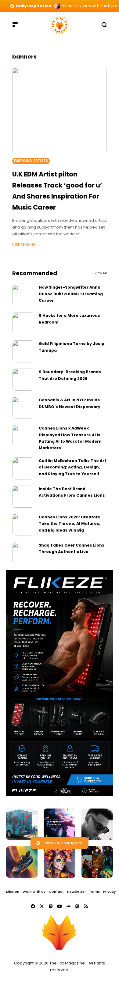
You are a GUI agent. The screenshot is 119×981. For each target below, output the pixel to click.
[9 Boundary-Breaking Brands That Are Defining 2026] (23, 380)
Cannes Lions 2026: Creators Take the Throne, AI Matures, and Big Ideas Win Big (69, 523)
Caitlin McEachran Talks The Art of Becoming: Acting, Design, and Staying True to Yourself (72, 467)
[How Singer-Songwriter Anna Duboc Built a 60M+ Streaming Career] (23, 295)
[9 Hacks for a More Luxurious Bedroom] (23, 323)
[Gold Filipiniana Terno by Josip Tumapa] (23, 351)
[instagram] (51, 906)
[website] (77, 906)
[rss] (86, 906)
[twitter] (42, 906)
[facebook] (33, 906)
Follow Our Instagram (63, 843)
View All (101, 273)
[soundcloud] (68, 906)
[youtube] (59, 906)
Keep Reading (24, 244)
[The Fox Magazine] (59, 24)
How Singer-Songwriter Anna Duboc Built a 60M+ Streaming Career (71, 294)
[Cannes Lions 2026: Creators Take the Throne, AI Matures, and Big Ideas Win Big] (23, 525)
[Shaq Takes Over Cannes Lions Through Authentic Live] (23, 553)
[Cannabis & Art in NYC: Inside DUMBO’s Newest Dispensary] (23, 408)
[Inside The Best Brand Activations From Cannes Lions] (23, 497)
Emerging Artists (31, 160)
